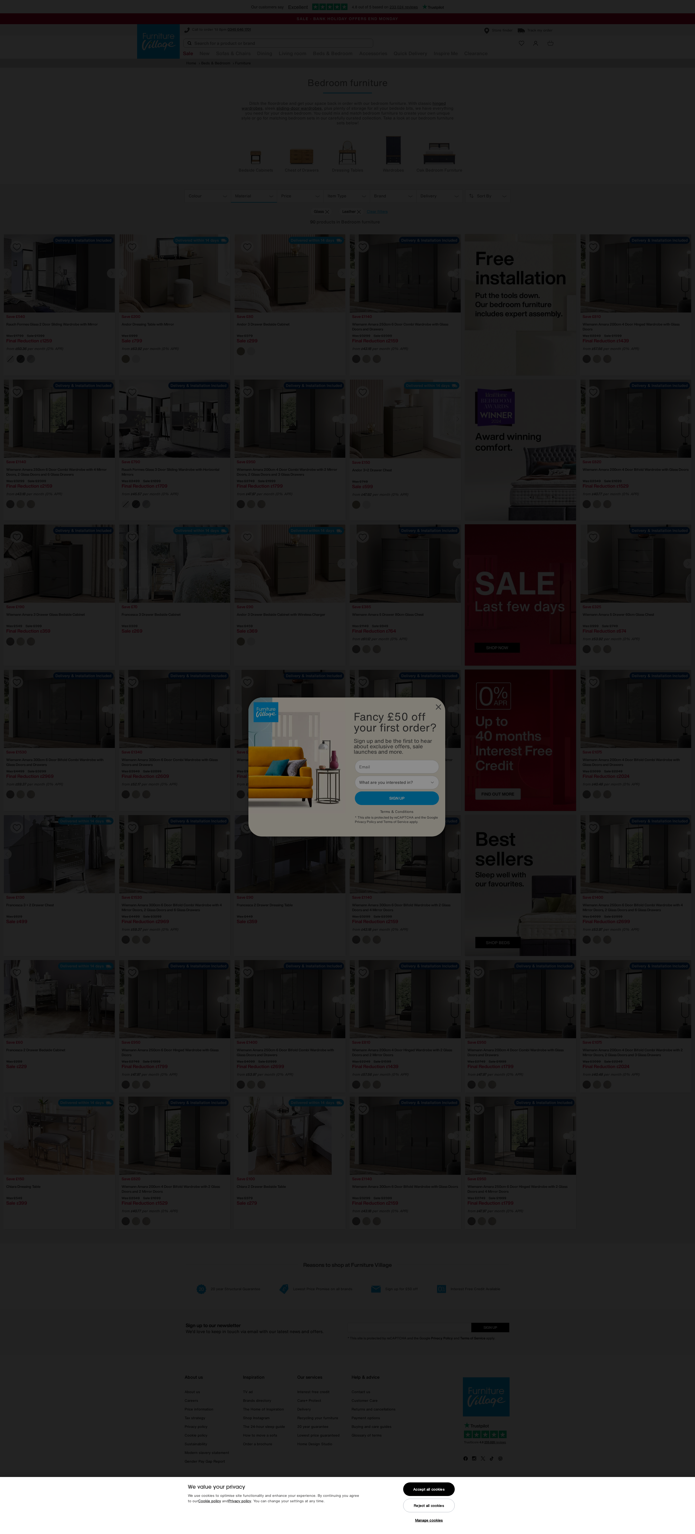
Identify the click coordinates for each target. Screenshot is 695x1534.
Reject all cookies (429, 1505)
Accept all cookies (428, 1489)
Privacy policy (239, 1501)
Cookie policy (209, 1501)
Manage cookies (429, 1520)
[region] (347, 1505)
